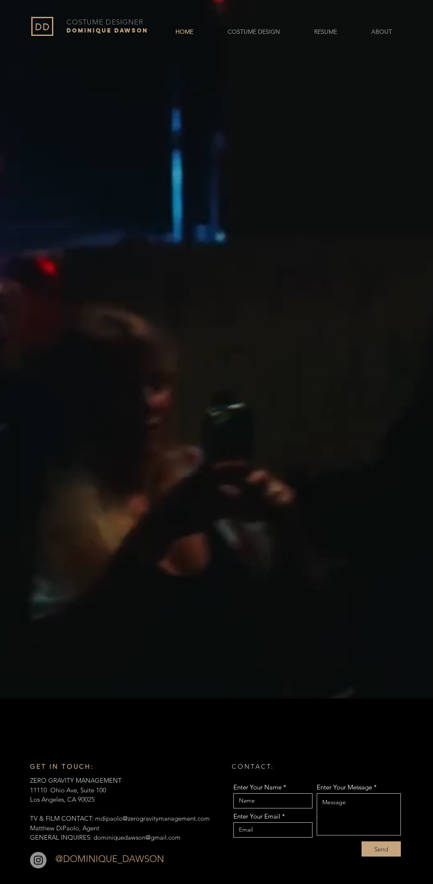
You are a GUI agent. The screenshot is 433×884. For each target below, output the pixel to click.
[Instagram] (38, 860)
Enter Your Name (257, 787)
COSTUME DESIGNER (104, 22)
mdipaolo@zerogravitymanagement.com (152, 818)
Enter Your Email (256, 816)
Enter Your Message (344, 787)
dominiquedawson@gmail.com (137, 837)
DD (42, 27)
